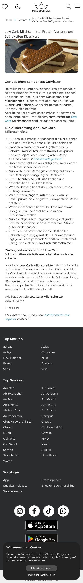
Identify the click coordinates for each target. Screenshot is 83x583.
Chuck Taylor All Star (18, 421)
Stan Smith (11, 455)
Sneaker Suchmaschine (58, 485)
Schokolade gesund (47, 159)
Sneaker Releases (15, 485)
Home (8, 19)
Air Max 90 (49, 399)
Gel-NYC (9, 438)
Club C (7, 427)
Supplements (12, 491)
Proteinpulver (51, 480)
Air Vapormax (12, 416)
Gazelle (47, 433)
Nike (45, 358)
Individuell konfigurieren (41, 575)
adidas (7, 346)
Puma (7, 363)
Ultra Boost (50, 455)
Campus (47, 416)
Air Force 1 (49, 388)
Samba (8, 450)
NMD (45, 438)
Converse (48, 352)
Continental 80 (52, 427)
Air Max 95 (10, 405)
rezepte (22, 19)
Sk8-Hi (46, 450)
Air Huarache (12, 393)
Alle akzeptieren (41, 568)
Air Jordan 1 (50, 393)
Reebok (47, 363)
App (6, 480)
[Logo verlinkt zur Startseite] (41, 7)
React (46, 444)
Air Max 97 (49, 405)
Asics (45, 346)
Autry (7, 352)
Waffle (7, 461)
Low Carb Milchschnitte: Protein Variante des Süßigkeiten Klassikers (53, 20)
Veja (44, 369)
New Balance (12, 358)
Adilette (8, 388)
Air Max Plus (12, 410)
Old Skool (10, 444)
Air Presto (49, 410)
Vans (6, 369)
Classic (46, 421)
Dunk (7, 433)
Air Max (8, 399)
